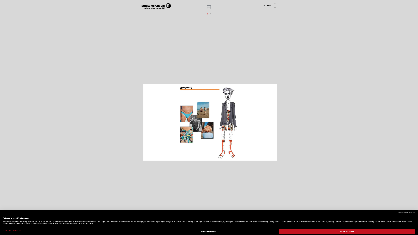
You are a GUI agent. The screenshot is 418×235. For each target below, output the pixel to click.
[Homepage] (156, 6)
